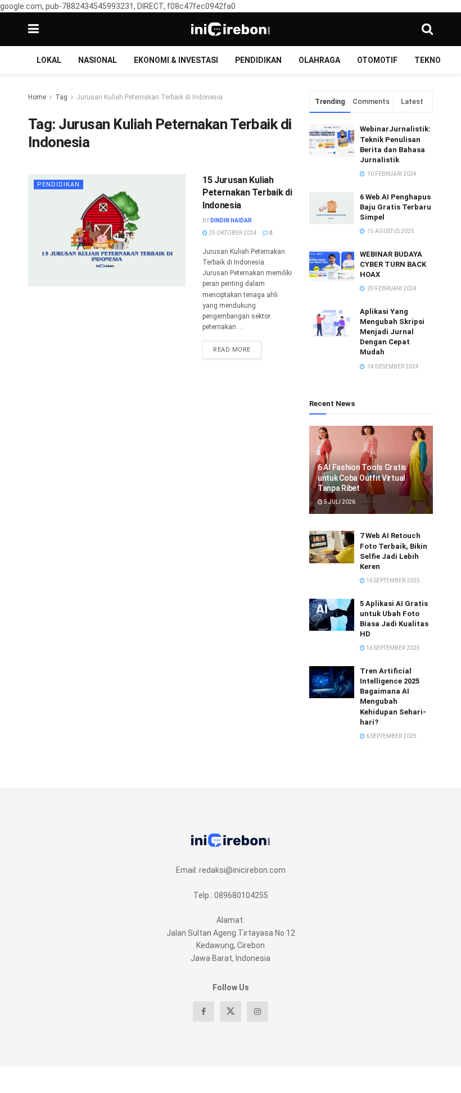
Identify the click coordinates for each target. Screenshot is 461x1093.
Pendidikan (258, 60)
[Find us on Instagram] (257, 1011)
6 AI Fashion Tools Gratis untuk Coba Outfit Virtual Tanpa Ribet (362, 477)
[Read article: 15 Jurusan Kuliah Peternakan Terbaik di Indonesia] (107, 230)
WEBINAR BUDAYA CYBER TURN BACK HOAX (393, 264)
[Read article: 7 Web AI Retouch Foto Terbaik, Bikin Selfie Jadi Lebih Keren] (331, 547)
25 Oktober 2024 (232, 233)
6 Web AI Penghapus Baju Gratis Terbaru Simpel (395, 207)
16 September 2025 (392, 580)
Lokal (49, 60)
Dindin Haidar (231, 220)
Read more (237, 347)
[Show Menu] (33, 29)
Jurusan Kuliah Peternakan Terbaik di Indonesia (149, 97)
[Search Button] (427, 29)
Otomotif (377, 60)
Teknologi (436, 60)
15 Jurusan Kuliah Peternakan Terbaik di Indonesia (247, 193)
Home (37, 97)
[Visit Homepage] (230, 29)
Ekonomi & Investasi (176, 60)
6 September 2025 (391, 736)
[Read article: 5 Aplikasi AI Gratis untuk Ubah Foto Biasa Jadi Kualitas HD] (331, 615)
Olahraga (319, 60)
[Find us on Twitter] (230, 1011)
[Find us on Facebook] (203, 1011)
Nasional (97, 60)
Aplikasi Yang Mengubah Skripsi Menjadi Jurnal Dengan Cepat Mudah (392, 332)
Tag (61, 97)
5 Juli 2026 (339, 502)
